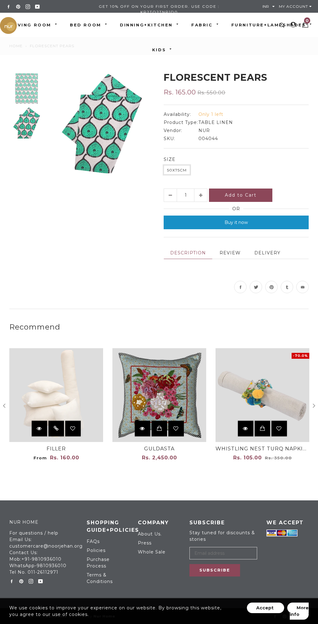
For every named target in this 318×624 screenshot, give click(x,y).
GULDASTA (159, 449)
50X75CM (177, 170)
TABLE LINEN (215, 122)
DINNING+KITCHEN (146, 24)
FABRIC (202, 24)
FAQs (93, 541)
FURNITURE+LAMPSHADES (268, 24)
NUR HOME (24, 522)
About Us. (150, 534)
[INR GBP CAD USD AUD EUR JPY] (269, 6)
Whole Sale (152, 552)
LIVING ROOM (31, 24)
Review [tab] (230, 253)
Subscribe (214, 569)
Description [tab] (188, 253)
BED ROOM (85, 24)
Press (145, 543)
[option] (102, 123)
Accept (265, 608)
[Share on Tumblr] (287, 287)
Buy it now (236, 222)
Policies (96, 550)
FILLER (56, 449)
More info (299, 611)
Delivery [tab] (267, 253)
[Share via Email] (302, 287)
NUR (204, 130)
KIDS (159, 49)
